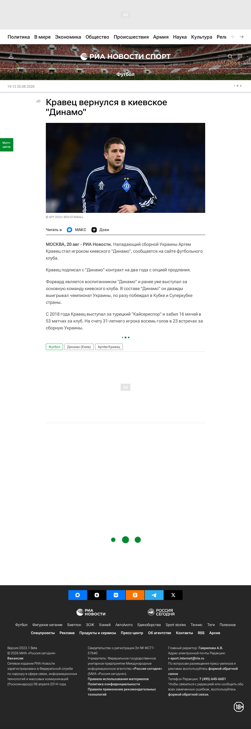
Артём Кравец (109, 347)
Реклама (67, 633)
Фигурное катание (47, 625)
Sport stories (176, 625)
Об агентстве (159, 633)
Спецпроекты (43, 633)
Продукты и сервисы (97, 633)
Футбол (54, 347)
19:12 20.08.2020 (21, 86)
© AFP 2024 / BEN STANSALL (65, 217)
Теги (211, 625)
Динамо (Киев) (79, 347)
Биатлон (74, 625)
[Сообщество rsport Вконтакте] (116, 595)
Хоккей (105, 625)
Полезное (228, 625)
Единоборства (149, 625)
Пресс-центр (132, 633)
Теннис (196, 625)
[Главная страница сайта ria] (109, 56)
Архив (214, 633)
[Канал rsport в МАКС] (77, 595)
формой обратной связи (188, 694)
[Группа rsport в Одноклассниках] (135, 595)
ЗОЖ (90, 625)
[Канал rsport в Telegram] (154, 595)
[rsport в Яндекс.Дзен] (97, 595)
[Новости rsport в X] (173, 595)
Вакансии (15, 658)
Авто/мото (124, 625)
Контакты (184, 633)
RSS (201, 633)
